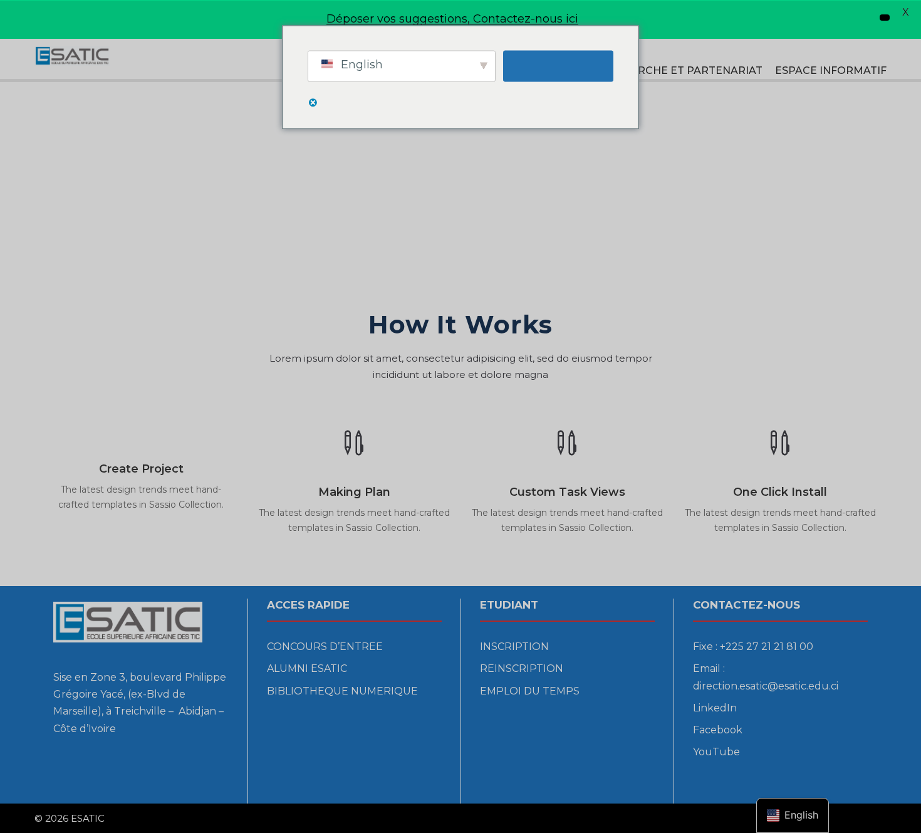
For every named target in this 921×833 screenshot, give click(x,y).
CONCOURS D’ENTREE (325, 646)
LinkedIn (715, 708)
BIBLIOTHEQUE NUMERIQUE (342, 691)
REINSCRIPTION (521, 668)
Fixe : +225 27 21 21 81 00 (753, 646)
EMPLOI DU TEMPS (530, 691)
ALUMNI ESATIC (307, 668)
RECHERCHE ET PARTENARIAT (681, 70)
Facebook (717, 730)
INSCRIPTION (514, 646)
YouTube (716, 752)
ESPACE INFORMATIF (831, 70)
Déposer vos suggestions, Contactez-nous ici (452, 19)
